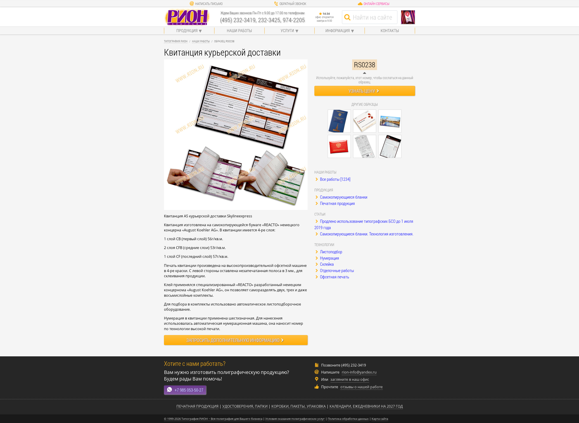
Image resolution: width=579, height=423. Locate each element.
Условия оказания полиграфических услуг (295, 419)
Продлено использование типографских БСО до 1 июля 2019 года (363, 224)
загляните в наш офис (349, 379)
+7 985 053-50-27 (189, 390)
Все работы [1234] (334, 179)
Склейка (326, 264)
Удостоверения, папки (245, 406)
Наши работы (239, 30)
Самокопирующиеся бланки (343, 197)
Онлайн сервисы (376, 3)
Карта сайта (380, 419)
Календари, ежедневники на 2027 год (366, 406)
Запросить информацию (233, 340)
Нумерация (329, 258)
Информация (337, 30)
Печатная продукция (337, 203)
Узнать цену (362, 91)
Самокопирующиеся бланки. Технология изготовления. (366, 234)
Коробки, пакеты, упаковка (298, 406)
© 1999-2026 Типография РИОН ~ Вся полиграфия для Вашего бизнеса (213, 419)
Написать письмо (209, 3)
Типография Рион (175, 41)
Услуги (287, 30)
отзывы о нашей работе (361, 386)
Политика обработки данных (348, 419)
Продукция (186, 30)
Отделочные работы (336, 270)
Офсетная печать (334, 277)
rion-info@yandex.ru (359, 372)
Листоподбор (330, 251)
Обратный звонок (293, 3)
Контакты (390, 30)
